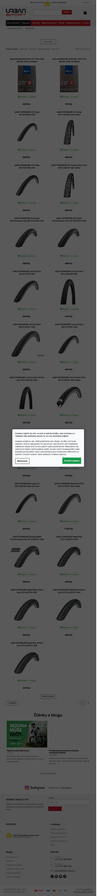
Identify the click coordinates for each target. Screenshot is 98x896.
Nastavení (22, 461)
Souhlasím (71, 461)
